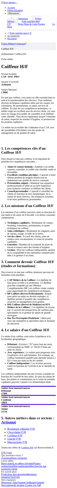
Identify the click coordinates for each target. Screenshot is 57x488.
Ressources (14, 13)
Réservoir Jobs (9, 482)
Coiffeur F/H (14, 435)
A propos (6, 458)
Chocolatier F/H (16, 432)
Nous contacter (19, 458)
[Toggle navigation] (16, 3)
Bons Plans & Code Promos (31, 24)
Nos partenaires (21, 466)
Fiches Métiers (8, 43)
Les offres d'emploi (23, 463)
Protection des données (14, 474)
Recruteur (12, 38)
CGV (17, 477)
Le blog (13, 469)
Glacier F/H (14, 438)
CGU (12, 477)
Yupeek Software (26, 482)
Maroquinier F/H (17, 442)
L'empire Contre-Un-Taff (28, 485)
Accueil (11, 7)
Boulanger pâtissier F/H (21, 428)
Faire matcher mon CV (21, 33)
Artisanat (20, 43)
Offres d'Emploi (15, 10)
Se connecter (13, 36)
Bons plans (7, 463)
